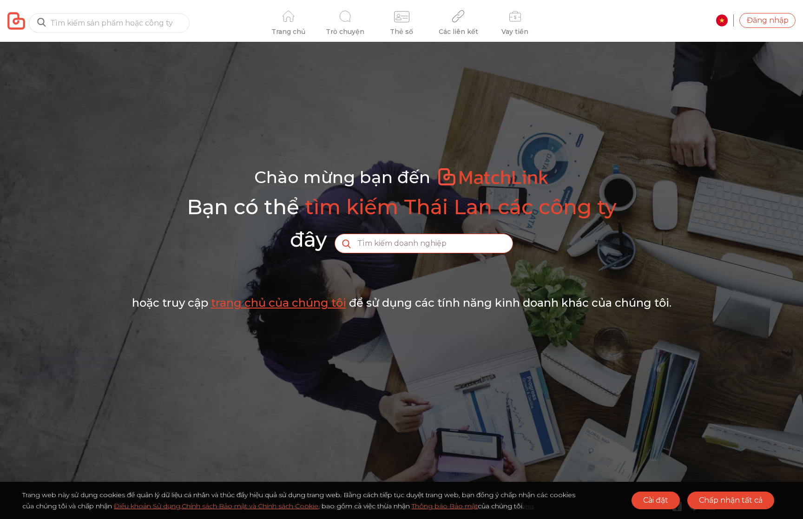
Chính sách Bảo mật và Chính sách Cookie (250, 506)
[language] (722, 20)
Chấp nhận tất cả (731, 500)
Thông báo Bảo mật (445, 506)
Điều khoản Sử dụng (147, 506)
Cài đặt (655, 500)
